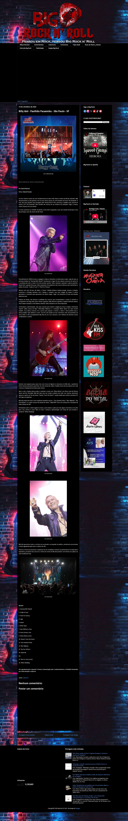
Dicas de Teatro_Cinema (93, 45)
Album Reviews (25, 45)
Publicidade (40, 48)
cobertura (25, 678)
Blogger (78, 808)
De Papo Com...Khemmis (92, 231)
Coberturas (52, 45)
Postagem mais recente (27, 735)
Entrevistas (64, 45)
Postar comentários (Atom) (51, 740)
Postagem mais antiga (70, 735)
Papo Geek (76, 45)
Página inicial (49, 735)
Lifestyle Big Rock (25, 48)
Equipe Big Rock (54, 48)
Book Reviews (39, 45)
